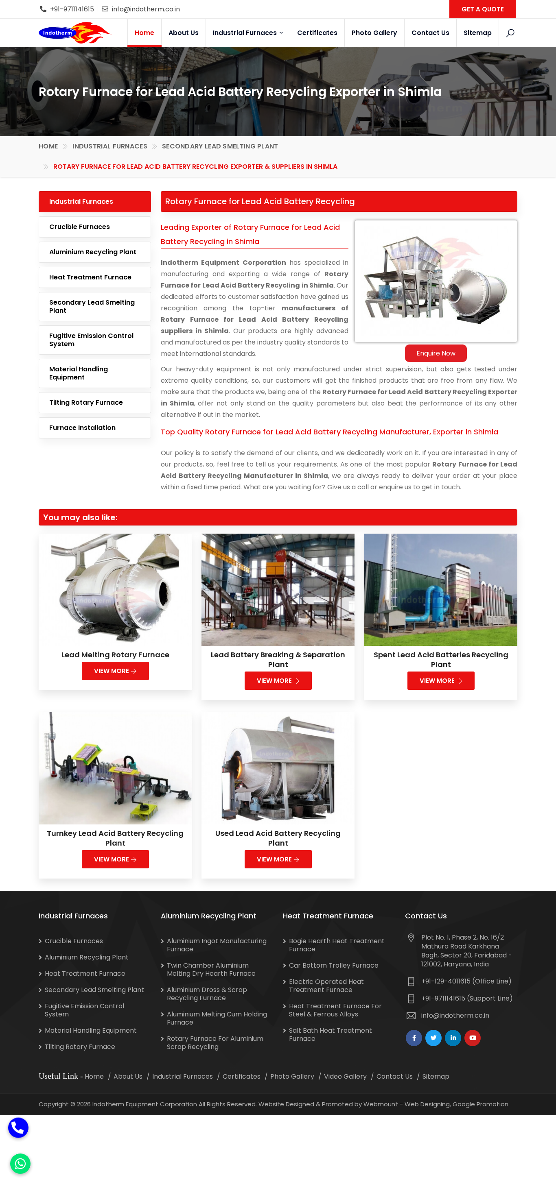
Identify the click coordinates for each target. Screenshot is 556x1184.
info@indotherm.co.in (146, 9)
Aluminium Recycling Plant (92, 252)
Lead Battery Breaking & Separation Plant (278, 659)
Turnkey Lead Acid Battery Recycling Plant (115, 838)
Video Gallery (345, 1076)
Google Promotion (480, 1104)
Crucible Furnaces (79, 226)
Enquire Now (435, 353)
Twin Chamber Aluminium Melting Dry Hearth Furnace (211, 969)
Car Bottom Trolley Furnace (334, 965)
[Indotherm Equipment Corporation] (75, 32)
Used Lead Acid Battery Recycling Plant (278, 838)
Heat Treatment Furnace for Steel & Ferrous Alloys (335, 1010)
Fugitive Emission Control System (91, 340)
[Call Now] (18, 1131)
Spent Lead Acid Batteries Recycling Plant (441, 659)
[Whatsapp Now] (20, 1163)
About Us (184, 32)
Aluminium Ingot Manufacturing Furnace (217, 945)
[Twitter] (433, 1038)
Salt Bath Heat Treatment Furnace (330, 1034)
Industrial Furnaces (245, 32)
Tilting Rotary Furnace (86, 402)
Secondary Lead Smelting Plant (220, 146)
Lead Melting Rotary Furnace (115, 655)
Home (144, 32)
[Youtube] (472, 1038)
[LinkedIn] (453, 1038)
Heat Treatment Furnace (90, 277)
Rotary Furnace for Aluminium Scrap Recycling (215, 1042)
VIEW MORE (112, 671)
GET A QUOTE (483, 9)
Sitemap (478, 32)
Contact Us (430, 32)
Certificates (317, 32)
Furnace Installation (82, 427)
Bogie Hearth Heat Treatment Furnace (337, 945)
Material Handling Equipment (78, 373)
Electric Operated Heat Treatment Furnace (326, 985)
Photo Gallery (374, 32)
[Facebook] (414, 1038)
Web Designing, (428, 1104)
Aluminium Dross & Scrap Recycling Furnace (207, 994)
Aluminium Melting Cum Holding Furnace (217, 1018)
